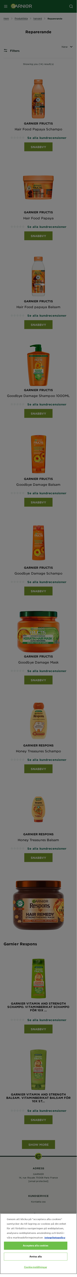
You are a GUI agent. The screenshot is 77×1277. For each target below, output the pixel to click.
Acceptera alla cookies (35, 1245)
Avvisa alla (35, 1256)
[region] (38, 1243)
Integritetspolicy (54, 1237)
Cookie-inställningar (35, 1267)
